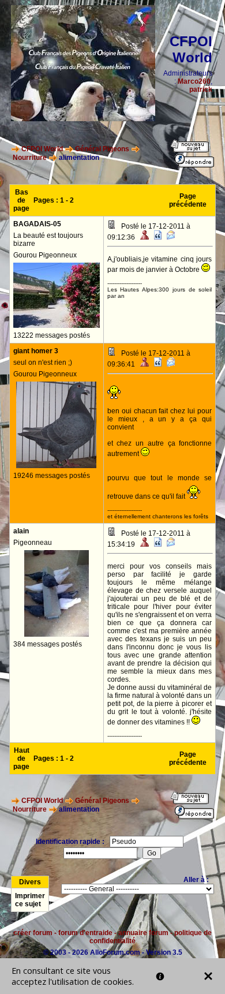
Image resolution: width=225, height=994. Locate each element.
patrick (200, 89)
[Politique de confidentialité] (160, 976)
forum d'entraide (85, 933)
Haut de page (21, 758)
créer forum (32, 933)
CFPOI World (42, 149)
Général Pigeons (102, 149)
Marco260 (194, 81)
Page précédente (188, 200)
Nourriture (30, 158)
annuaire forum (143, 933)
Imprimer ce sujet (30, 900)
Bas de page (21, 200)
